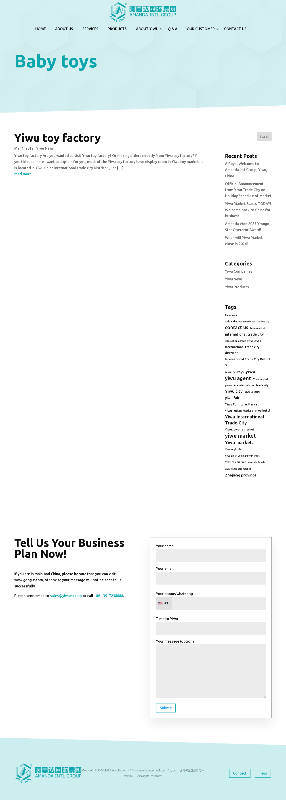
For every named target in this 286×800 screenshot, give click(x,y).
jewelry (230, 372)
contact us (236, 327)
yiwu (250, 371)
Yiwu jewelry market (239, 429)
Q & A (172, 29)
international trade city (244, 334)
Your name (165, 546)
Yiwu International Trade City (244, 419)
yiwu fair (232, 398)
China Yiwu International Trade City (247, 321)
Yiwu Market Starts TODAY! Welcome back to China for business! (248, 210)
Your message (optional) (176, 641)
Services (90, 29)
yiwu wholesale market (238, 469)
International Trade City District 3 (248, 362)
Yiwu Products (237, 287)
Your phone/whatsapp (174, 598)
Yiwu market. (239, 442)
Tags (263, 773)
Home (40, 29)
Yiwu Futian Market (239, 410)
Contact (239, 773)
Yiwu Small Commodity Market (242, 455)
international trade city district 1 (243, 341)
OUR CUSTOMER (201, 29)
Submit (166, 708)
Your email (165, 568)
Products (117, 29)
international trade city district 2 (242, 350)
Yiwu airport (260, 379)
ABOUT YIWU (147, 29)
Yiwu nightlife (233, 449)
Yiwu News (45, 148)
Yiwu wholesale (256, 462)
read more (23, 174)
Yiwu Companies (238, 271)
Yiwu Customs (253, 392)
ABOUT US (64, 29)
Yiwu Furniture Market (242, 404)
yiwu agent (238, 378)
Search (264, 136)
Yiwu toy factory (57, 138)
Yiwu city (234, 391)
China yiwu (231, 315)
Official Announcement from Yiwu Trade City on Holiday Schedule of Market (248, 190)
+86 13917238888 (108, 596)
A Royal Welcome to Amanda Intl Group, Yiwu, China (246, 170)
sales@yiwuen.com (66, 596)
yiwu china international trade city (246, 385)
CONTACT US (235, 29)
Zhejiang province (241, 475)
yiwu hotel (262, 410)
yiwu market (240, 436)
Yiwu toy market (235, 462)
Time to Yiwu (167, 619)
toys (240, 372)
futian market (257, 328)
